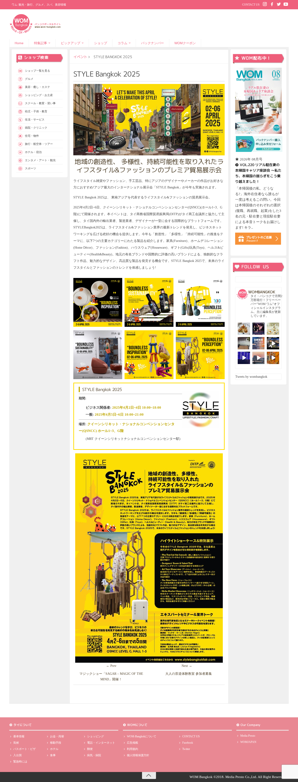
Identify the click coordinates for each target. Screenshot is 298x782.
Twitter (186, 749)
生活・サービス (34, 119)
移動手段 (55, 742)
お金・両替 (57, 736)
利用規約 (132, 749)
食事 (53, 755)
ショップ (100, 43)
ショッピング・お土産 (39, 95)
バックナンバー (152, 43)
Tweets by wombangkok (251, 376)
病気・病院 (94, 755)
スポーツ (30, 168)
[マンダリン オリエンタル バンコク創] (273, 329)
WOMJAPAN (248, 742)
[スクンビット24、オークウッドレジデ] (273, 358)
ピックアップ (70, 43)
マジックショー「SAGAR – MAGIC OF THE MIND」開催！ (111, 676)
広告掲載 (132, 742)
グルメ (29, 78)
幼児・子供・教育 (36, 111)
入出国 (17, 755)
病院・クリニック (36, 127)
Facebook (187, 742)
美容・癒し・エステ (37, 87)
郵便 (90, 749)
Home (19, 43)
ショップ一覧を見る (37, 70)
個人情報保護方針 (138, 755)
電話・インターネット (101, 742)
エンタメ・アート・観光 (40, 160)
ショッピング (95, 736)
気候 (16, 742)
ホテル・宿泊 (33, 152)
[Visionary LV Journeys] (273, 343)
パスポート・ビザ (24, 749)
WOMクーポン (185, 43)
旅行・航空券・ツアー (39, 144)
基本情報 (18, 736)
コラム (122, 43)
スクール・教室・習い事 (40, 103)
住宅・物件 (32, 135)
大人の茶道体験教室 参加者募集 (188, 673)
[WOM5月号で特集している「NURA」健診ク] (244, 343)
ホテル (54, 749)
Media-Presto (247, 735)
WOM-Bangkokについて (141, 736)
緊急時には (20, 761)
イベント (80, 56)
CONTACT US (251, 4)
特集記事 (40, 43)
